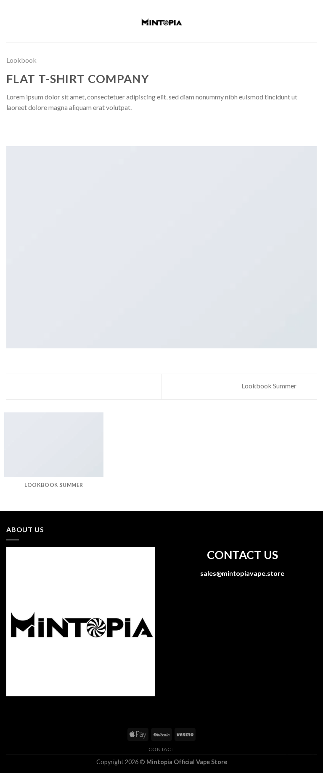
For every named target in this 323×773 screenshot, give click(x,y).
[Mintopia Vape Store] (161, 21)
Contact (161, 749)
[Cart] (312, 21)
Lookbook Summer (269, 386)
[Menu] (11, 21)
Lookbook (21, 60)
